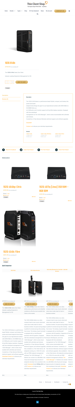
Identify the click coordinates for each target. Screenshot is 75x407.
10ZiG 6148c (13, 270)
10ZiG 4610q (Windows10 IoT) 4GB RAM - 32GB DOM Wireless (57, 270)
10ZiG (8, 193)
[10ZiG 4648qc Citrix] (19, 173)
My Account (48, 382)
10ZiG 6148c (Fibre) (59, 133)
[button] (37, 13)
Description (5, 95)
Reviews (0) (5, 99)
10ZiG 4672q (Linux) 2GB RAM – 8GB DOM (54, 189)
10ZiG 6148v (29, 133)
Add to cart (22, 82)
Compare (7, 88)
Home (40, 382)
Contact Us (65, 382)
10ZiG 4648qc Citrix (12, 187)
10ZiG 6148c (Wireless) (46, 133)
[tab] (11, 95)
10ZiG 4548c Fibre (11, 252)
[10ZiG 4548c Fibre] (19, 226)
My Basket (56, 382)
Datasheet (29, 122)
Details (34, 196)
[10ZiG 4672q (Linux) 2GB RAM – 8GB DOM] (55, 173)
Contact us (29, 126)
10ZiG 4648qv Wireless (35, 270)
